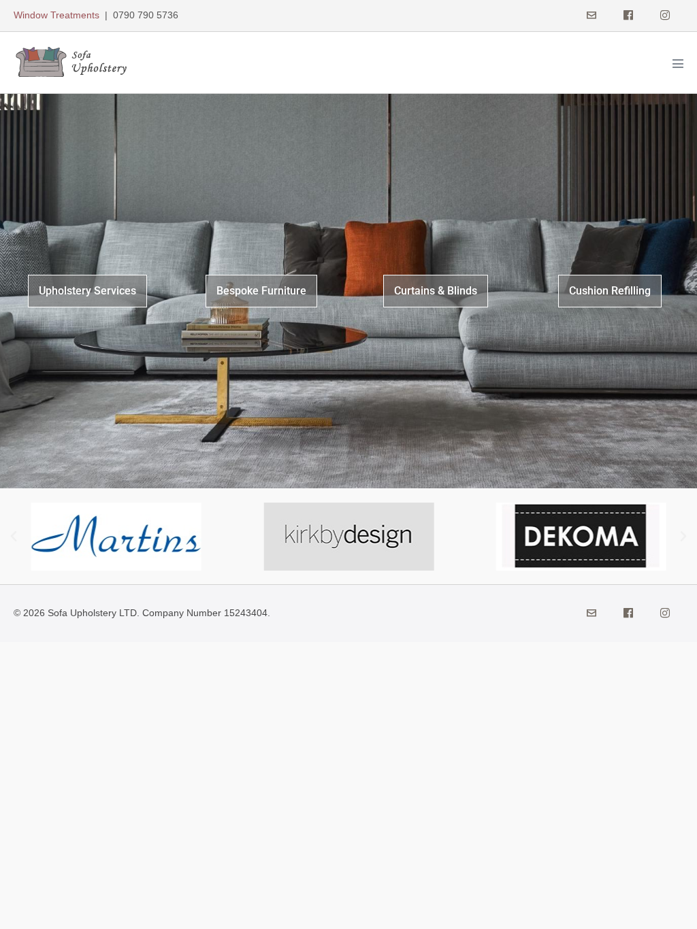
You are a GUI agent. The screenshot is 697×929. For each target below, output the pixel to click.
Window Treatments (56, 15)
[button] (13, 536)
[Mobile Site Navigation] (677, 63)
